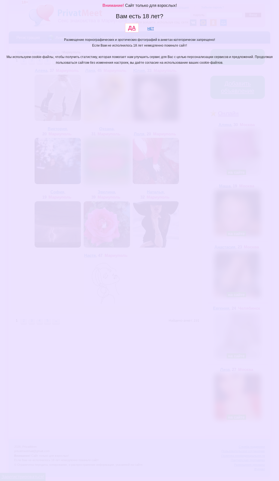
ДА (132, 28)
